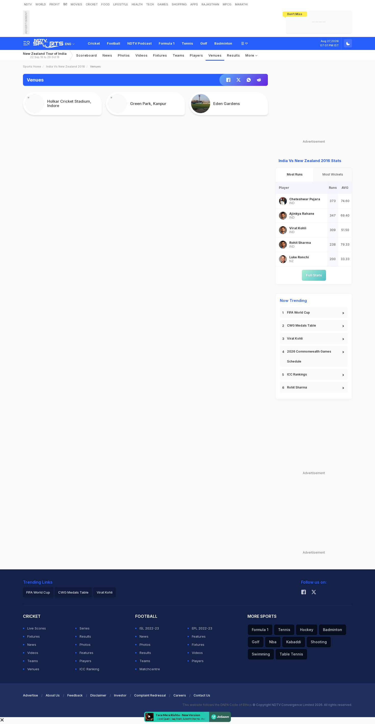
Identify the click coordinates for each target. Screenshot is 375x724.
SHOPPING (179, 4)
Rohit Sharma (297, 387)
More (250, 55)
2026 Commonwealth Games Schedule (309, 356)
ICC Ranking (89, 669)
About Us (53, 695)
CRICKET (92, 4)
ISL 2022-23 (149, 628)
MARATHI (241, 4)
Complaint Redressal (150, 695)
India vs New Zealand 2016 (65, 66)
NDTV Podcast (139, 43)
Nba (273, 642)
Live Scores (36, 628)
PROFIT (54, 4)
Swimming (261, 654)
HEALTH (137, 4)
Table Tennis (291, 654)
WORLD (40, 4)
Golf (203, 43)
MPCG (227, 4)
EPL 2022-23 (202, 628)
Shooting (319, 642)
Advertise (30, 695)
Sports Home (32, 66)
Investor (120, 695)
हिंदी (65, 4)
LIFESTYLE (120, 4)
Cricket (94, 43)
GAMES (162, 4)
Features (86, 653)
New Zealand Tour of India (45, 55)
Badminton (223, 43)
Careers (179, 695)
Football (113, 43)
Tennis (187, 43)
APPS (194, 4)
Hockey (306, 629)
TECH (150, 4)
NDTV (28, 4)
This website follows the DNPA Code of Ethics (217, 705)
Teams (32, 661)
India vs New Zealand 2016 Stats (310, 160)
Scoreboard (86, 55)
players (196, 55)
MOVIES (76, 4)
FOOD (105, 4)
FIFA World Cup (298, 312)
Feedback (75, 695)
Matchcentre (150, 669)
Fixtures (160, 55)
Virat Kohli (295, 338)
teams (178, 55)
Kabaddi (293, 642)
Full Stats (314, 275)
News (107, 55)
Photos (124, 55)
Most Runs (295, 174)
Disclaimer (98, 695)
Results (233, 55)
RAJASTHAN (210, 4)
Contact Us (202, 695)
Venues (214, 55)
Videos (141, 55)
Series (85, 628)
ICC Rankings (297, 374)
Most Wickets (332, 174)
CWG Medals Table (301, 325)
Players (85, 661)
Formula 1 (166, 43)
